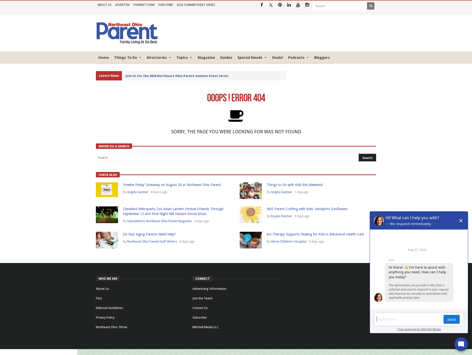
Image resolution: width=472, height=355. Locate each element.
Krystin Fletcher (281, 216)
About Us (105, 5)
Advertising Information (209, 289)
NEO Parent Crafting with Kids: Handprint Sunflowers (307, 209)
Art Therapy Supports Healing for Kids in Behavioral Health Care (315, 234)
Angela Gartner (137, 192)
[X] (270, 5)
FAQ (99, 298)
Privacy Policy (105, 317)
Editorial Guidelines (109, 308)
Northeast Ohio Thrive (111, 327)
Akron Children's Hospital (288, 241)
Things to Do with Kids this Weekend (295, 185)
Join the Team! (202, 298)
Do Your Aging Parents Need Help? (149, 234)
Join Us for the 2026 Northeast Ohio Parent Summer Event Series (177, 76)
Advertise (122, 5)
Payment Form (144, 5)
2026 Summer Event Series (196, 5)
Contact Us (200, 308)
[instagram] (307, 5)
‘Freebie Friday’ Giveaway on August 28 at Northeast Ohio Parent (172, 185)
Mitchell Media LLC (205, 327)
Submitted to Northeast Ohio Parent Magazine (159, 221)
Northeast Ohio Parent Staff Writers (152, 241)
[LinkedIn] (289, 5)
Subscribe (165, 5)
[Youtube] (298, 5)
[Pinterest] (279, 5)
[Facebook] (261, 5)
